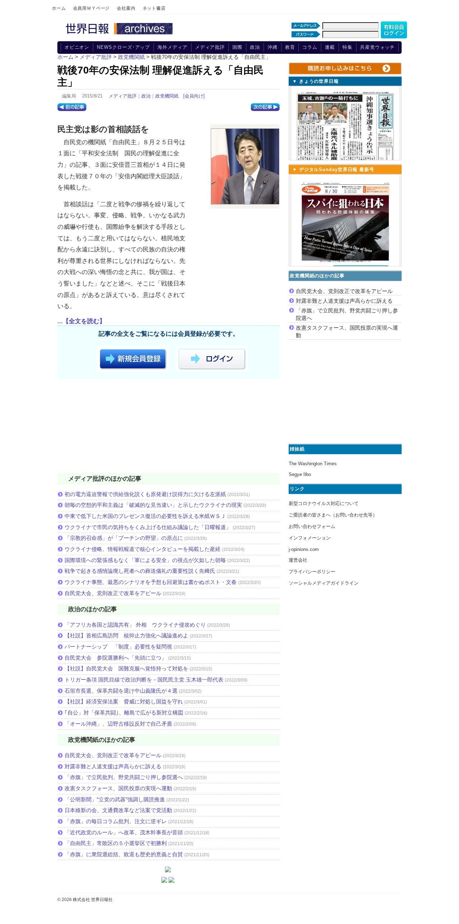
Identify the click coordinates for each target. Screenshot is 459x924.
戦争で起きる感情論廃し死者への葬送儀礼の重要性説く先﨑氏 (140, 571)
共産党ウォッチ (377, 47)
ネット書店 (154, 8)
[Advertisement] (168, 427)
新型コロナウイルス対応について (324, 503)
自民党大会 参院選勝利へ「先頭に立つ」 (116, 658)
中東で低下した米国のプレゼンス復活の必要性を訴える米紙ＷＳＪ (145, 516)
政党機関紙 (167, 96)
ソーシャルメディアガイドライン (324, 583)
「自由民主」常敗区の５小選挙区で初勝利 (116, 843)
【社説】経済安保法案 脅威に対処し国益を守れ (124, 701)
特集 (347, 47)
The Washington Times (313, 463)
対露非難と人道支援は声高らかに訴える (113, 766)
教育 (290, 47)
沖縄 (273, 47)
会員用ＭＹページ (91, 8)
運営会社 (298, 560)
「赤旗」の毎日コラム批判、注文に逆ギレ (116, 821)
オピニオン (77, 47)
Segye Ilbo (300, 474)
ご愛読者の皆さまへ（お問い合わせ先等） (333, 515)
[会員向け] (194, 96)
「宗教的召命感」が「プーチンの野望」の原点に (124, 538)
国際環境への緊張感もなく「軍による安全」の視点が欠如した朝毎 (145, 560)
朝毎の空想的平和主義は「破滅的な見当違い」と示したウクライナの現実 (153, 505)
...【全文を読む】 (81, 321)
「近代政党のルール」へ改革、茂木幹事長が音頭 (124, 832)
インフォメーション (310, 538)
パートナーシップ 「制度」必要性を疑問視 (118, 647)
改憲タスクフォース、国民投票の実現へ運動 (118, 788)
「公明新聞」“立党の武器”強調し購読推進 (115, 799)
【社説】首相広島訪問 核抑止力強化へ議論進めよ (126, 635)
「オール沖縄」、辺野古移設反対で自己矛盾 (118, 724)
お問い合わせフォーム (312, 526)
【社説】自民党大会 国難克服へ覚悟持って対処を (126, 668)
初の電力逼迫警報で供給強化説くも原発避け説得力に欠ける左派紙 (145, 494)
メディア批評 (210, 47)
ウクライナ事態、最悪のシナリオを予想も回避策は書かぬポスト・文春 (151, 582)
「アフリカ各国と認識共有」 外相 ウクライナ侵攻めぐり (135, 625)
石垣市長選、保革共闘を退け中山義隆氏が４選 (121, 691)
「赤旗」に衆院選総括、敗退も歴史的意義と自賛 (124, 854)
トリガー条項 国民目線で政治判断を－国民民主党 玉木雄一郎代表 (144, 679)
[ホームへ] (120, 35)
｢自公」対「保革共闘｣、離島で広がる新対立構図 (124, 713)
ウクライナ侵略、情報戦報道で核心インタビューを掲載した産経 (143, 549)
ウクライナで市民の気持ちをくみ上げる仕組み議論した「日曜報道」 (148, 527)
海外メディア (172, 47)
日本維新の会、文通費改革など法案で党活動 (118, 810)
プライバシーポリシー (312, 571)
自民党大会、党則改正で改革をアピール (113, 593)
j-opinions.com (304, 549)
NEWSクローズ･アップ (123, 47)
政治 (255, 47)
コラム (309, 47)
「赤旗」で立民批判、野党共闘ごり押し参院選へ (124, 777)
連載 (330, 47)
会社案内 (126, 8)
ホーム (59, 8)
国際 (237, 47)
